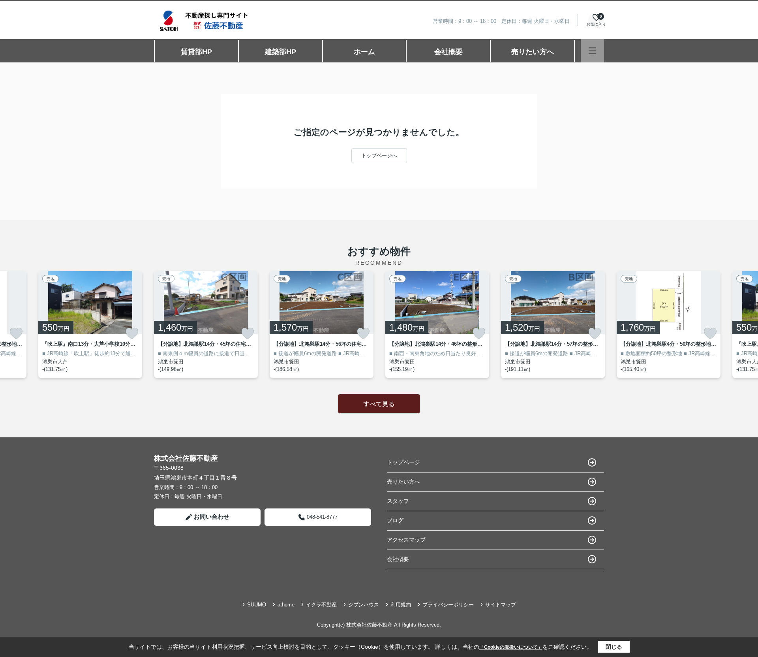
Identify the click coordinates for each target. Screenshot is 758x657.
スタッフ (398, 501)
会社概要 (448, 52)
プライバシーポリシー (448, 605)
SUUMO (256, 605)
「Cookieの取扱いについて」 (510, 647)
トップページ (403, 462)
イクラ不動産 (321, 605)
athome (286, 605)
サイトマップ (500, 605)
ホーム (364, 52)
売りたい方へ (532, 52)
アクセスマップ (406, 540)
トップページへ (379, 155)
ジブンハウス (363, 605)
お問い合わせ (211, 516)
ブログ (395, 520)
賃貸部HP (196, 52)
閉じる (614, 647)
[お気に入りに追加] (16, 333)
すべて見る (379, 404)
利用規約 (400, 605)
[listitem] (206, 324)
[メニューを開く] (592, 50)
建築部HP (280, 52)
